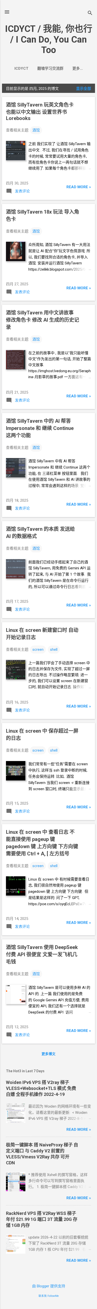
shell (53, 649)
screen (38, 649)
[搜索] (90, 13)
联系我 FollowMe (49, 1296)
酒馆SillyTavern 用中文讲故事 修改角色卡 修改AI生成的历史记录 (42, 320)
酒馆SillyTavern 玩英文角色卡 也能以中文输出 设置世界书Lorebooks (40, 111)
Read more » (78, 187)
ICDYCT (21, 68)
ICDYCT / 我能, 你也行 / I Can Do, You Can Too (48, 39)
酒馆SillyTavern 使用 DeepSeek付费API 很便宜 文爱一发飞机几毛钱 (42, 954)
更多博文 (48, 1054)
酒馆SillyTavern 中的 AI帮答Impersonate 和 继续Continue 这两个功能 (40, 428)
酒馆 (36, 130)
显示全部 (83, 88)
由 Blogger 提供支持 (48, 1286)
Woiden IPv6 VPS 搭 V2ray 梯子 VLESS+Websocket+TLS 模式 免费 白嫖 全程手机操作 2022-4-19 (41, 1088)
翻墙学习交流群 (50, 68)
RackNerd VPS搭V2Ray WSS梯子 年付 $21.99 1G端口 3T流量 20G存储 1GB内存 (41, 1219)
